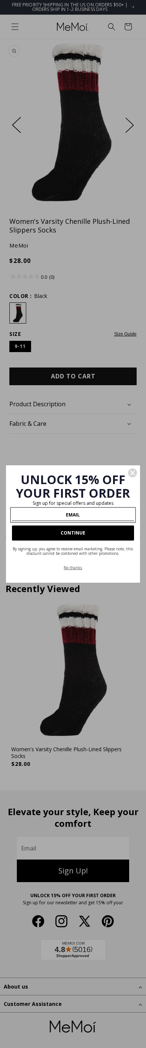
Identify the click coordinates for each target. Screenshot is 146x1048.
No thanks (73, 567)
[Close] (132, 472)
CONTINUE (73, 533)
